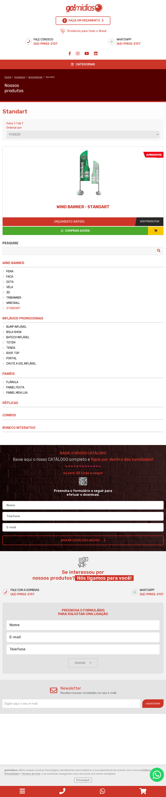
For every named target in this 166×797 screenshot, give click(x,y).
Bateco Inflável (17, 337)
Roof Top (12, 353)
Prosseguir (83, 780)
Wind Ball (13, 303)
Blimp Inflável (16, 327)
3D (8, 292)
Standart (50, 77)
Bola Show (13, 332)
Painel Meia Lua (17, 392)
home (7, 77)
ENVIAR (80, 663)
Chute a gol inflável (21, 363)
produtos (19, 77)
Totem (10, 342)
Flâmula (12, 382)
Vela (9, 287)
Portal (11, 358)
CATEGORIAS (85, 64)
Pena (9, 271)
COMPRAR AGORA (77, 231)
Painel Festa (15, 387)
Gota (10, 282)
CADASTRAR (153, 703)
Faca (9, 276)
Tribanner (13, 297)
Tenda (10, 348)
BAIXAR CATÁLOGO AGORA (80, 540)
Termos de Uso (30, 773)
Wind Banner (35, 77)
